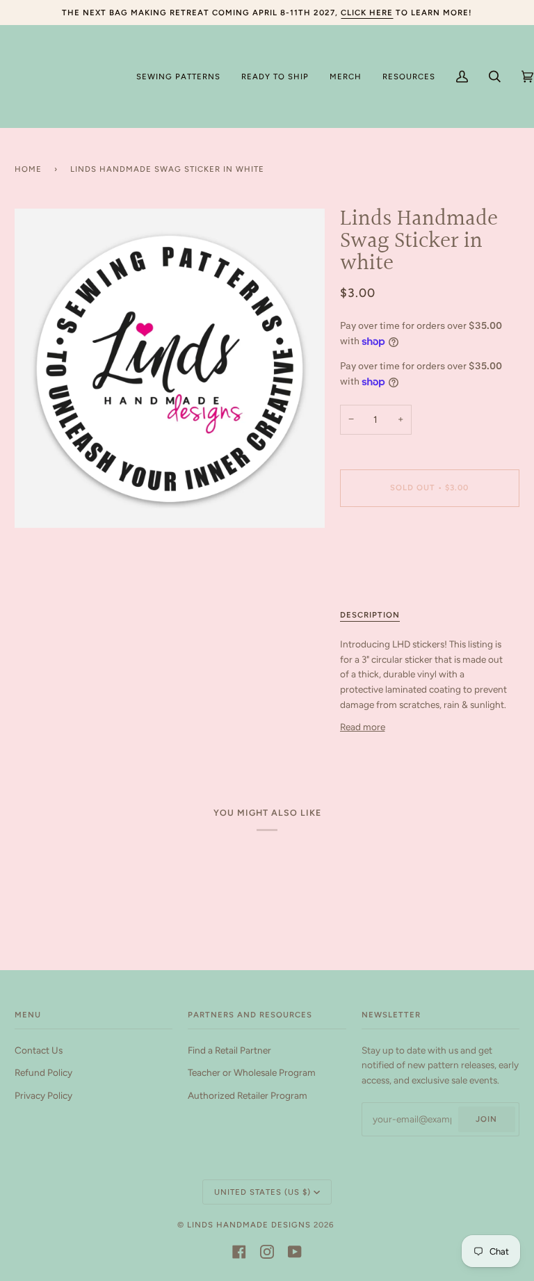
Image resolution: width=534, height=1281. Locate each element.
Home (28, 169)
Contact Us (39, 1050)
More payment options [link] (387, 571)
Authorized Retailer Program (247, 1095)
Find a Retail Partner (229, 1050)
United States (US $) (262, 1192)
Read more (362, 726)
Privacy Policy (43, 1095)
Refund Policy (43, 1072)
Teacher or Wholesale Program (252, 1072)
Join (486, 1119)
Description (370, 615)
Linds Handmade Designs (249, 1225)
